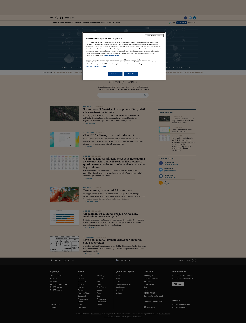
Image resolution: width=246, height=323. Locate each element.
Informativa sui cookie (111, 55)
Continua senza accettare (154, 35)
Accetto (131, 74)
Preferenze (115, 74)
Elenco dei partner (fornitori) (96, 66)
